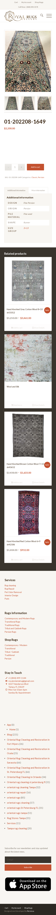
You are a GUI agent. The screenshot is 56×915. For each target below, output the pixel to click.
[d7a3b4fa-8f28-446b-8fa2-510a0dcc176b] (23, 15)
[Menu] (47, 15)
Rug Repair (9, 588)
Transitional (10, 648)
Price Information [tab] (38, 190)
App (9, 724)
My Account (26, 2)
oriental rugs (13, 797)
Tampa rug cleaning (17, 828)
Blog (9, 734)
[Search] (40, 15)
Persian (41, 177)
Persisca (30, 911)
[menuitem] (16, 2)
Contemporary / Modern (16, 645)
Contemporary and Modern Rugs (20, 618)
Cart (16, 2)
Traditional (10, 655)
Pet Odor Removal (13, 592)
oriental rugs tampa (17, 813)
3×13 (25, 228)
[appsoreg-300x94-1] (28, 884)
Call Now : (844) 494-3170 (28, 7)
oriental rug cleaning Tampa (21, 787)
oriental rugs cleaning (18, 802)
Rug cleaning (10, 585)
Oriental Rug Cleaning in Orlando (24, 777)
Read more (17, 405)
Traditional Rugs (12, 625)
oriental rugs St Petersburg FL (22, 807)
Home (12, 729)
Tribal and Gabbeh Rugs (15, 628)
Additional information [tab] (16, 190)
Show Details (39, 328)
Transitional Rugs (12, 621)
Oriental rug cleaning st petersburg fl (26, 782)
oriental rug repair (16, 792)
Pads (7, 598)
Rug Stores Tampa (16, 818)
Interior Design (11, 595)
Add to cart (35, 167)
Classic (34, 177)
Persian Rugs (10, 632)
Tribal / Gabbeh (12, 652)
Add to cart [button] (17, 328)
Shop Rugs (39, 2)
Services (11, 823)
